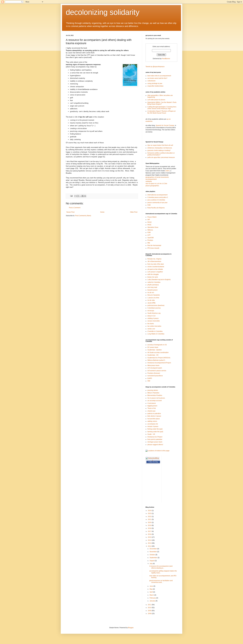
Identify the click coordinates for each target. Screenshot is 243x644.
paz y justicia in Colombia (156, 200)
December (153, 549)
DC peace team (152, 347)
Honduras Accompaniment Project (159, 363)
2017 (150, 531)
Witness (150, 230)
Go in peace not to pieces (156, 398)
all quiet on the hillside (155, 269)
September (154, 558)
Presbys (150, 240)
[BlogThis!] (78, 196)
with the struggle (153, 274)
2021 (150, 519)
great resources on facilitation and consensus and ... (161, 581)
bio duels (150, 323)
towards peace (152, 290)
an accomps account (154, 400)
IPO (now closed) (153, 248)
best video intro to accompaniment (159, 76)
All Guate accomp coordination (158, 352)
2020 (150, 522)
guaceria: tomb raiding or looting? (159, 150)
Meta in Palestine (153, 393)
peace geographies (152, 186)
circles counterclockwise (155, 267)
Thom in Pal (151, 408)
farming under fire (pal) (155, 432)
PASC (149, 225)
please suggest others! (155, 444)
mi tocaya (150, 311)
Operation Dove (152, 227)
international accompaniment (157, 195)
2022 (150, 516)
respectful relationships (155, 86)
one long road (152, 287)
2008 (150, 613)
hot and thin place (153, 419)
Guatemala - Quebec (154, 350)
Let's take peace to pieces (156, 100)
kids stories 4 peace (154, 416)
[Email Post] (71, 195)
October (152, 555)
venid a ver (151, 329)
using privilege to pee (154, 83)
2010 (150, 607)
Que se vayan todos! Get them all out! (160, 145)
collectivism (151, 81)
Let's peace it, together (155, 272)
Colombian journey (154, 308)
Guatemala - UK (152, 355)
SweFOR (150, 238)
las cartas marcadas (154, 326)
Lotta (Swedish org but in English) (159, 279)
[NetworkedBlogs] (152, 460)
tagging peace (152, 406)
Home (102, 212)
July (151, 563)
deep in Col (151, 316)
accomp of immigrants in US (157, 345)
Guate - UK (151, 434)
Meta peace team (153, 365)
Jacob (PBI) (151, 303)
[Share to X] (80, 196)
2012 (150, 546)
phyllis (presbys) (153, 285)
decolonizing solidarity (102, 12)
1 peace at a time (153, 298)
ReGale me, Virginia (154, 259)
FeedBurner (166, 58)
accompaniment (151, 179)
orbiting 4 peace (153, 318)
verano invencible (153, 321)
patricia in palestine (154, 413)
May (151, 589)
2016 (150, 534)
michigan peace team (154, 442)
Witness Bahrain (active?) (156, 360)
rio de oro (150, 292)
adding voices (152, 421)
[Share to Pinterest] (85, 196)
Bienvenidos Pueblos (154, 395)
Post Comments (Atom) (83, 216)
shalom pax (151, 411)
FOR (149, 205)
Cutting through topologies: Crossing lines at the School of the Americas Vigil (161, 107)
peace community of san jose (157, 202)
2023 (150, 513)
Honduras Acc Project (154, 437)
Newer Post (70, 212)
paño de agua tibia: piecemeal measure (161, 157)
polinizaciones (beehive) (155, 305)
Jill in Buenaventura (154, 261)
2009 (150, 611)
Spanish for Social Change (165, 125)
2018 (150, 528)
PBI (148, 243)
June (151, 586)
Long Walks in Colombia (155, 334)
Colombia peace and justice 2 (157, 197)
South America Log (153, 313)
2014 (150, 540)
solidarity (149, 181)
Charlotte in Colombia (155, 331)
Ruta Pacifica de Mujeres (156, 208)
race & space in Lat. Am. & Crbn (156, 183)
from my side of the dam (155, 264)
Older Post (133, 212)
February (153, 598)
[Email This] (75, 196)
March (152, 595)
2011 (150, 605)
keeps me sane (152, 277)
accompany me (152, 424)
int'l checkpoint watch (154, 368)
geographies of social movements (157, 177)
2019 (150, 525)
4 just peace (151, 403)
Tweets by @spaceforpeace (155, 66)
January (153, 601)
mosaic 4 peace (152, 426)
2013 (150, 543)
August (152, 561)
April (151, 592)
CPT (148, 235)
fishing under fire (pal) (155, 429)
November (153, 552)
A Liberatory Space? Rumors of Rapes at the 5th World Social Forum (161, 112)
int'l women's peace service (156, 371)
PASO (149, 222)
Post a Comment (74, 208)
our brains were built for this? (157, 78)
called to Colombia (153, 282)
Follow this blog (153, 462)
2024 (150, 510)
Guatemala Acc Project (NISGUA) (158, 358)
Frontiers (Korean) (153, 373)
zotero (167, 171)
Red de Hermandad (154, 245)
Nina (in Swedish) (153, 295)
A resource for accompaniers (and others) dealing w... (161, 567)
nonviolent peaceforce (155, 376)
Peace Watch (152, 217)
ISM (148, 381)
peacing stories (152, 390)
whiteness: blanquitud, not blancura (159, 148)
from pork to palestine (154, 439)
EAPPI (149, 378)
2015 (150, 537)
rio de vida (151, 300)
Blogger (130, 628)
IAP (148, 219)
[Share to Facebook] (82, 196)
